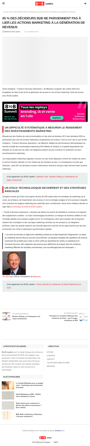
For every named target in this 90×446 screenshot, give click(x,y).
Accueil (6, 12)
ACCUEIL (50, 352)
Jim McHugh (7, 276)
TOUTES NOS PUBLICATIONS (58, 363)
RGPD (56, 442)
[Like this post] (22, 302)
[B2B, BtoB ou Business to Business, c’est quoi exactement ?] (8, 415)
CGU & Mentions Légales (41, 442)
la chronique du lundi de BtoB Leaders (26, 207)
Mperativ (37, 276)
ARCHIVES (51, 366)
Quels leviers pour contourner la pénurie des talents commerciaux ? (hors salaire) (28, 405)
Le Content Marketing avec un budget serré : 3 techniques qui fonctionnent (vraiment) (29, 385)
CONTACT (51, 359)
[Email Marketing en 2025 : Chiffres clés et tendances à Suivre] (8, 395)
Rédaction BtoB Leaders (13, 32)
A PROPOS (51, 356)
